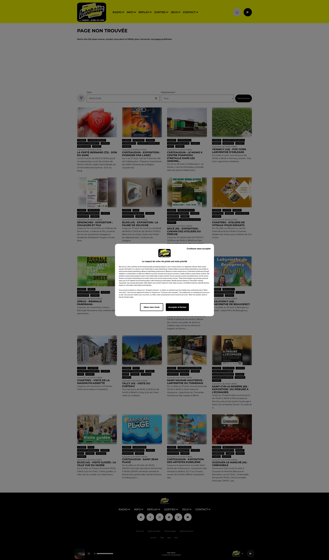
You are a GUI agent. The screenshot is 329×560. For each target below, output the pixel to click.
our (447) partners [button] (131, 266)
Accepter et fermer (177, 307)
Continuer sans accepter (199, 248)
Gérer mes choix (152, 307)
